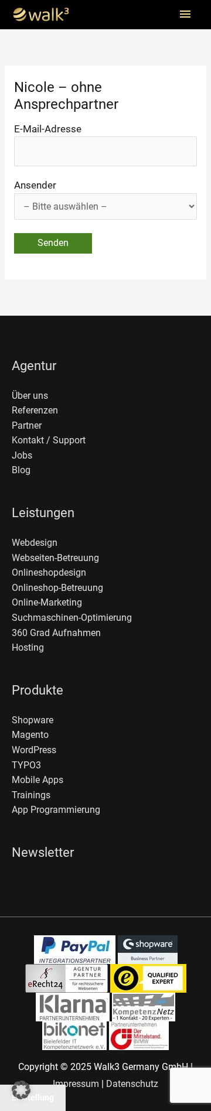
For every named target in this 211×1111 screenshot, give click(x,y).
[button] (21, 1090)
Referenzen (35, 410)
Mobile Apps (37, 780)
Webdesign (34, 543)
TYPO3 (26, 765)
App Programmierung (56, 810)
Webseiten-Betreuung (55, 558)
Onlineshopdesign (49, 573)
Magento (30, 735)
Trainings (31, 795)
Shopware (32, 720)
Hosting (28, 647)
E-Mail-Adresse (47, 129)
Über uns (30, 396)
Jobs (22, 455)
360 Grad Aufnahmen (56, 633)
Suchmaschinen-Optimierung (72, 618)
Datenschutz (132, 1084)
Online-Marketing (47, 602)
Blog (21, 470)
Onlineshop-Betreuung (57, 588)
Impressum (76, 1084)
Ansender (35, 185)
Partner (27, 426)
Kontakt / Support (49, 440)
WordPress (34, 750)
